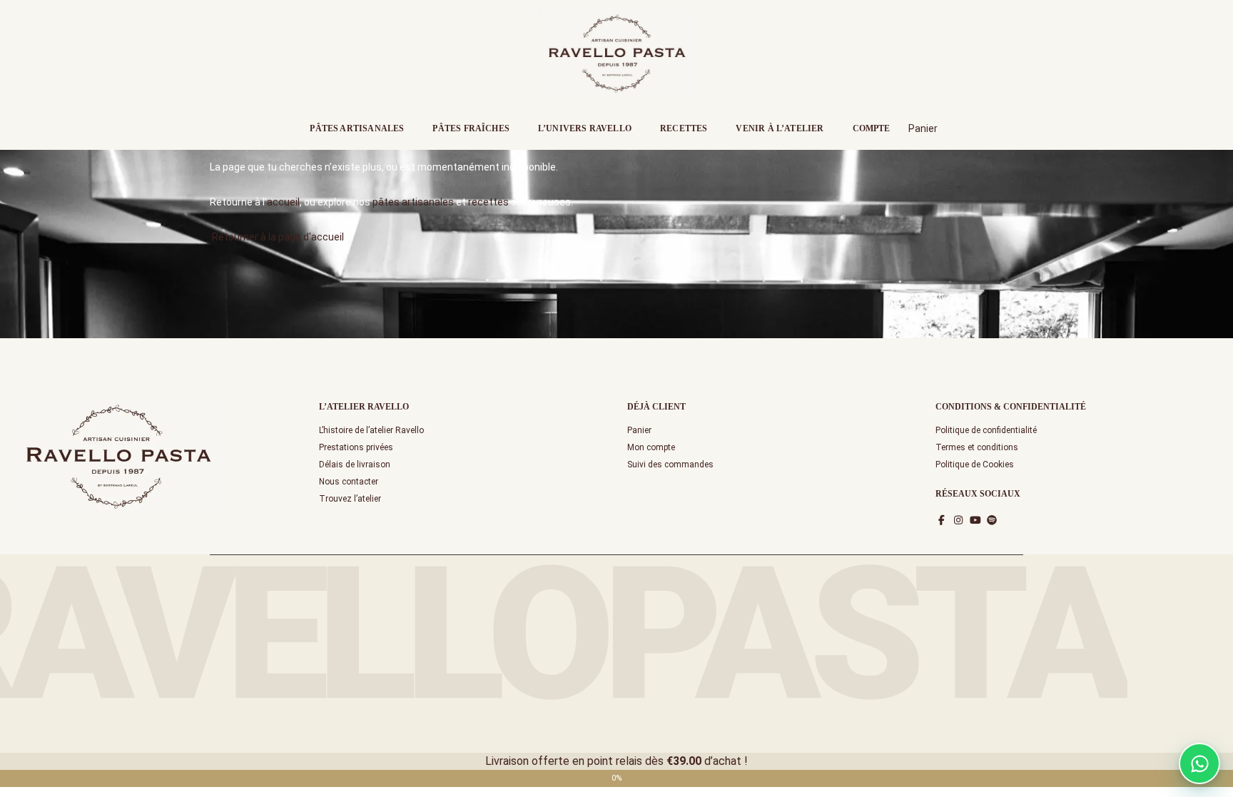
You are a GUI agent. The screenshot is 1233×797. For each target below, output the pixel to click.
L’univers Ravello (584, 128)
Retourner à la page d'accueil (277, 237)
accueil (283, 202)
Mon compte (651, 447)
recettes (488, 202)
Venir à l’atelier (779, 128)
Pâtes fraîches (470, 128)
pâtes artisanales (413, 202)
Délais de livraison (354, 464)
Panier (639, 430)
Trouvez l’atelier (350, 499)
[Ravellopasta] (616, 52)
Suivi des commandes (670, 464)
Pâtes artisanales (357, 128)
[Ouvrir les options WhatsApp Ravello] (1199, 763)
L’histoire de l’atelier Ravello (371, 430)
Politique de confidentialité (986, 430)
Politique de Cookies (974, 464)
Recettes (683, 128)
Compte (871, 128)
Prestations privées (356, 447)
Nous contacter (348, 482)
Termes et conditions (976, 447)
